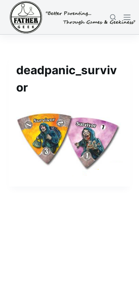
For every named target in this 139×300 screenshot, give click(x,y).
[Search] (113, 17)
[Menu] (127, 17)
